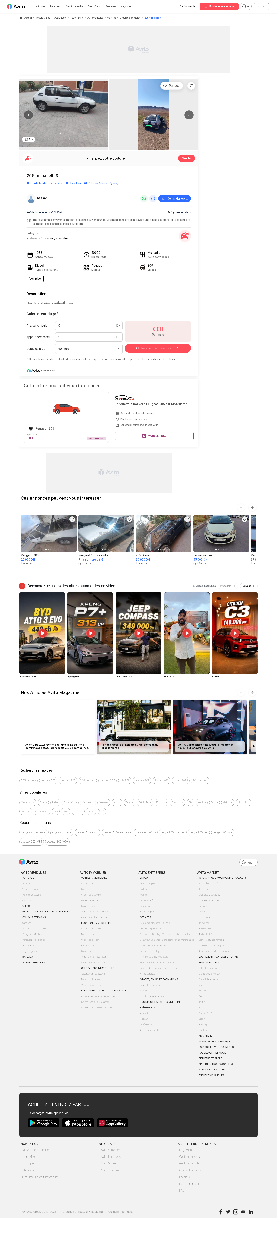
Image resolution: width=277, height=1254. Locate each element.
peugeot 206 (107, 780)
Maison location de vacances (95, 1002)
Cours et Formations (150, 985)
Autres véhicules (33, 962)
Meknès (104, 802)
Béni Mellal (145, 802)
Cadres (143, 889)
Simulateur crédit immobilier (40, 1177)
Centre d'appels (147, 883)
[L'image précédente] (28, 114)
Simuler (186, 158)
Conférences (146, 1024)
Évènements (148, 1007)
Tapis (201, 1007)
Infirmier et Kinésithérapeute (154, 957)
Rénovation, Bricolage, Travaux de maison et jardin (165, 934)
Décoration (204, 996)
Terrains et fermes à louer (93, 957)
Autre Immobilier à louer (93, 962)
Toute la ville (76, 18)
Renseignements (189, 1184)
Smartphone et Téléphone (211, 883)
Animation (145, 1013)
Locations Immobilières (96, 923)
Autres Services (147, 973)
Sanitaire (203, 1030)
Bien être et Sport (210, 1058)
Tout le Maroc (43, 18)
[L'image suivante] (189, 114)
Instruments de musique (215, 1041)
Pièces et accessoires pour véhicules (46, 911)
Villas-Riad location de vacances (96, 1007)
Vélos (26, 906)
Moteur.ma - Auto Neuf (36, 1150)
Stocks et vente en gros (215, 1069)
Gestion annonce (189, 1156)
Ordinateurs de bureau (210, 900)
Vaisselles (203, 985)
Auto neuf (40, 6)
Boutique (185, 1177)
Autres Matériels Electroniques (214, 951)
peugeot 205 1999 (57, 841)
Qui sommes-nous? (120, 1212)
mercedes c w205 (146, 832)
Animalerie (205, 1035)
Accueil (28, 18)
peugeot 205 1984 (31, 841)
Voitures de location (32, 889)
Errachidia (178, 802)
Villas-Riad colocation (91, 985)
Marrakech (88, 802)
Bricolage (203, 1024)
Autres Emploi (147, 911)
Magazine (126, 6)
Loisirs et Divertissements (216, 1047)
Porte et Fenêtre (206, 1013)
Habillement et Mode (212, 1052)
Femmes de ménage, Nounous (155, 923)
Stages (143, 990)
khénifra (228, 802)
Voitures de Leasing (31, 894)
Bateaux (27, 956)
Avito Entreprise (111, 1170)
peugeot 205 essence (33, 832)
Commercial (146, 906)
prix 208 (125, 780)
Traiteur (144, 1019)
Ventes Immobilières (94, 877)
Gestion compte (189, 1163)
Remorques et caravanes (34, 928)
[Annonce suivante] (252, 507)
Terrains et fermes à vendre (94, 911)
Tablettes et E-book (208, 889)
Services (145, 917)
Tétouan (78, 811)
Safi (56, 811)
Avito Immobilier (111, 1156)
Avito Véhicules (95, 18)
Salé (101, 811)
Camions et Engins (34, 917)
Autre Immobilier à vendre (94, 917)
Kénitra (202, 802)
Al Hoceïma (70, 802)
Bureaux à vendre (89, 900)
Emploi (144, 877)
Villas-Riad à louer (90, 940)
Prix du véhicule (37, 325)
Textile (202, 1002)
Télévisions (204, 923)
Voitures (111, 18)
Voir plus (35, 278)
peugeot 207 (142, 780)
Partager (175, 85)
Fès (190, 802)
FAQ (182, 1190)
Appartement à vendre (92, 883)
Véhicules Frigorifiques (33, 940)
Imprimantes (205, 917)
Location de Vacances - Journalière (104, 990)
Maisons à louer (88, 934)
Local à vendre (88, 906)
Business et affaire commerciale (161, 1001)
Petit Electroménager (209, 968)
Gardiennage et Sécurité (152, 928)
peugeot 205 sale (222, 832)
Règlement (186, 1150)
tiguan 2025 (181, 780)
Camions (26, 923)
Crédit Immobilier (74, 6)
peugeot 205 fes (199, 832)
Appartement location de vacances (98, 996)
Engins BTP (28, 945)
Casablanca (28, 802)
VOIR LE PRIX (157, 435)
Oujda (214, 802)
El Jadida (161, 802)
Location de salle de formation (154, 996)
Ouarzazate (60, 18)
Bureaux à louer (88, 945)
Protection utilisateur (74, 1212)
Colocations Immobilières (97, 968)
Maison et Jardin (210, 962)
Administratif (146, 900)
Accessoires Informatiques (211, 945)
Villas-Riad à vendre (91, 894)
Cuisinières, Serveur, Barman (154, 945)
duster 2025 (161, 780)
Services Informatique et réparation (157, 962)
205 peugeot (28, 780)
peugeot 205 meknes (173, 832)
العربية (261, 6)
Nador (117, 802)
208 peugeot (87, 780)
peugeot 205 (48, 780)
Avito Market (109, 1163)
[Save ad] (72, 519)
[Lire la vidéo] (42, 633)
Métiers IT (145, 894)
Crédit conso (94, 6)
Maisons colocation (90, 979)
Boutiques (111, 6)
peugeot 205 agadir (88, 832)
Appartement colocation (93, 973)
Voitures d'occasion (130, 18)
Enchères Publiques (211, 1075)
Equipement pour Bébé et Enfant (219, 956)
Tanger (129, 802)
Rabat (55, 802)
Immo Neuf (29, 1156)
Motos (26, 900)
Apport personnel (38, 337)
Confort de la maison (209, 979)
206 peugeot (200, 780)
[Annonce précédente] (241, 507)
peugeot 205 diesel (61, 832)
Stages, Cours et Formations (159, 979)
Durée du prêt (36, 349)
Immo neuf (55, 6)
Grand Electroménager (210, 973)
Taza (65, 811)
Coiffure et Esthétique (150, 951)
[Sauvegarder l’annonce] (191, 86)
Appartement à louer (91, 928)
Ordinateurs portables (209, 894)
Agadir (43, 802)
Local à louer (87, 951)
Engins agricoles (30, 951)
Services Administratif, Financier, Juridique (161, 968)
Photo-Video (205, 928)
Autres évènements (149, 1030)
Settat (91, 811)
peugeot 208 (68, 780)
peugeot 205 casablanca (117, 832)
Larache (25, 811)
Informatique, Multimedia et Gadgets (223, 877)
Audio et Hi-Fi (205, 934)
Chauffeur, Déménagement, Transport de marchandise (167, 940)
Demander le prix (178, 198)
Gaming (203, 906)
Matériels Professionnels (216, 1064)
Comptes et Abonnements (211, 940)
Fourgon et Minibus (32, 934)
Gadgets (203, 911)
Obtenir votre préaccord (155, 348)
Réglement (98, 1212)
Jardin (202, 1019)
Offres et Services (190, 1170)
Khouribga (243, 802)
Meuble (202, 990)
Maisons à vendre (89, 889)
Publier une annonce (221, 6)
